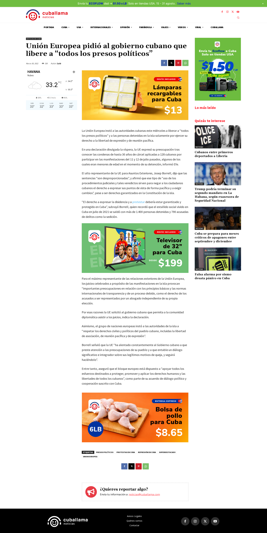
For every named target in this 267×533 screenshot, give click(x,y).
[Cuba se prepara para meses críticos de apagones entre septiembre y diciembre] (218, 218)
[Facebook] (222, 12)
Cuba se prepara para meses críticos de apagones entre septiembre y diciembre (217, 237)
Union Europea (90, 456)
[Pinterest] (178, 63)
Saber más (184, 3)
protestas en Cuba (126, 452)
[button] (238, 17)
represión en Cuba (147, 452)
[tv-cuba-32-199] (135, 248)
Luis (59, 63)
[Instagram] (227, 12)
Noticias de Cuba (34, 39)
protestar (138, 202)
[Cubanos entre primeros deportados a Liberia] (218, 136)
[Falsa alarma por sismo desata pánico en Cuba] (218, 259)
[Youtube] (238, 12)
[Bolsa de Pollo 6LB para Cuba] (135, 441)
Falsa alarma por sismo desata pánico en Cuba (213, 276)
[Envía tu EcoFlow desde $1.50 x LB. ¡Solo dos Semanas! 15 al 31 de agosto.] (218, 99)
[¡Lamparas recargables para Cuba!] (135, 119)
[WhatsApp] (185, 63)
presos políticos (104, 452)
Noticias (199, 147)
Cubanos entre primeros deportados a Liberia (214, 154)
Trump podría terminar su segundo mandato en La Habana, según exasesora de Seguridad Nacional (217, 195)
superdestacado (167, 452)
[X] (233, 12)
